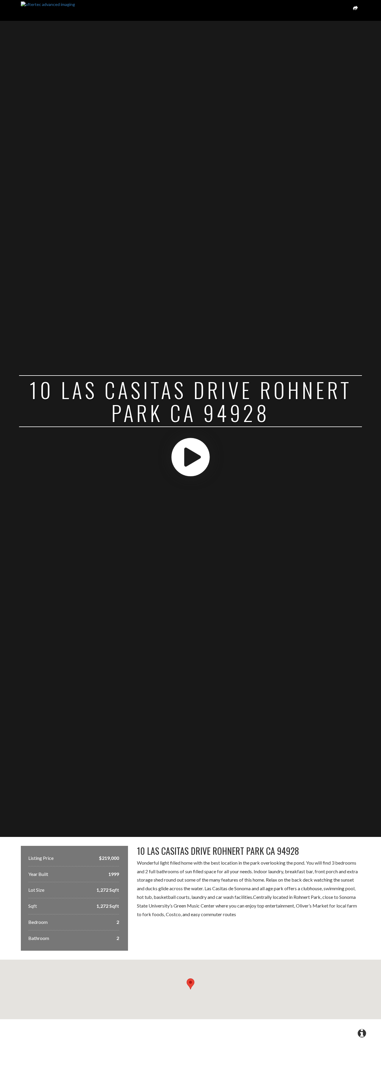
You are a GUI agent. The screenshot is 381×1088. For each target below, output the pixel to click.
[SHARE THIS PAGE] (355, 10)
